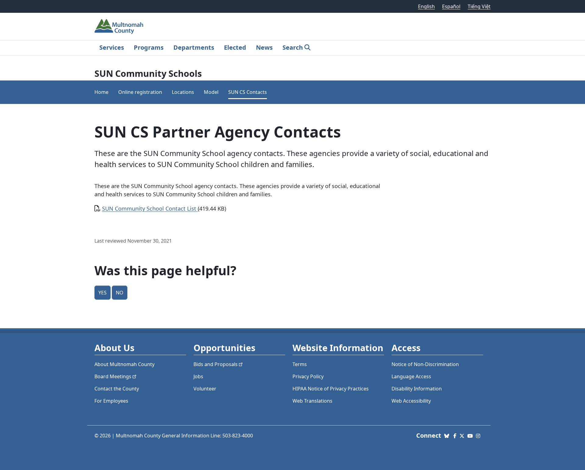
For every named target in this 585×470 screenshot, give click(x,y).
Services (111, 47)
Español (451, 6)
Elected (235, 47)
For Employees (111, 400)
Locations (183, 92)
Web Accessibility (411, 400)
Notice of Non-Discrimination (425, 364)
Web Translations (312, 400)
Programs (149, 47)
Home (101, 92)
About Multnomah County (124, 364)
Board (112, 376)
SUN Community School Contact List (150, 208)
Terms (299, 364)
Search (292, 47)
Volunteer (204, 388)
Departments (193, 47)
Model (211, 92)
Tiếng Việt (479, 6)
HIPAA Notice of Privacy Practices (330, 388)
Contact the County (116, 388)
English (426, 6)
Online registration (140, 92)
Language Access (411, 376)
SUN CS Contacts (247, 92)
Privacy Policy (308, 376)
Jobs (198, 376)
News (264, 47)
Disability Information (417, 388)
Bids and (215, 364)
